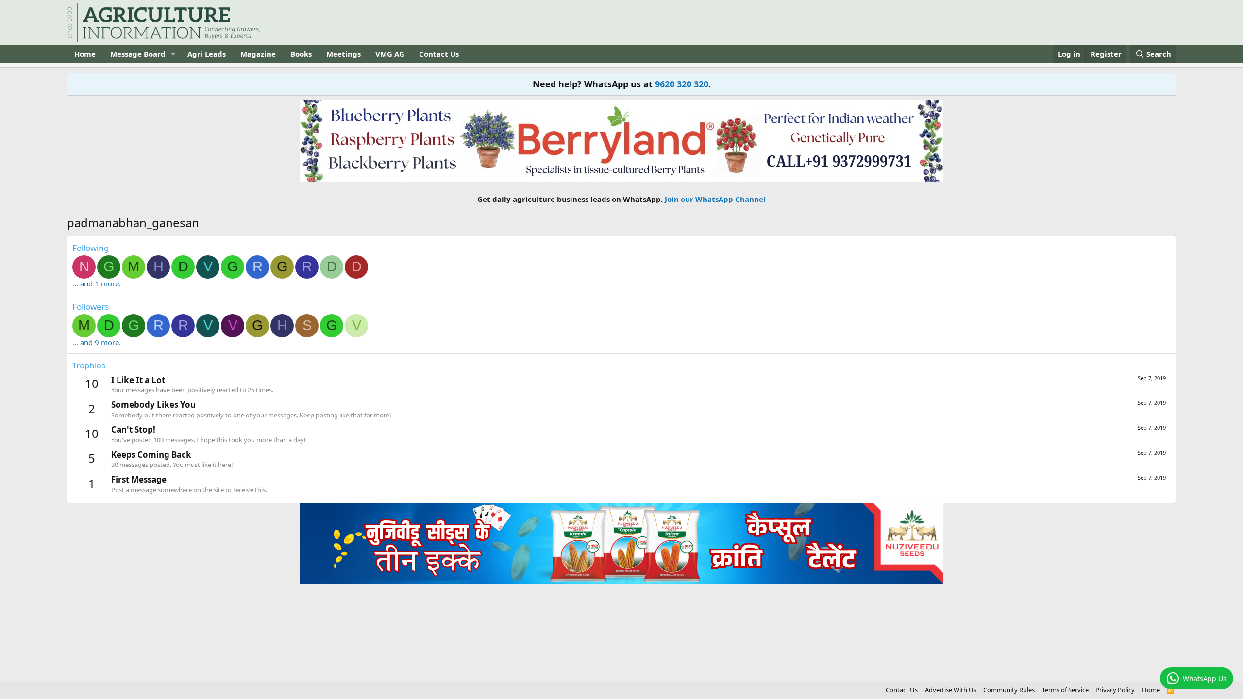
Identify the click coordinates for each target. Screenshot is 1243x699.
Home (85, 54)
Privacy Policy (1115, 689)
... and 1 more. (96, 283)
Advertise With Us (950, 689)
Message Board (138, 54)
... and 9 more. (96, 342)
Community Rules (1009, 689)
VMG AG (389, 54)
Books (301, 54)
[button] (173, 54)
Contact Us (439, 54)
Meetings (343, 54)
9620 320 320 (681, 84)
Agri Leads (206, 54)
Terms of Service (1065, 689)
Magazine (258, 54)
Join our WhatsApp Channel (715, 199)
